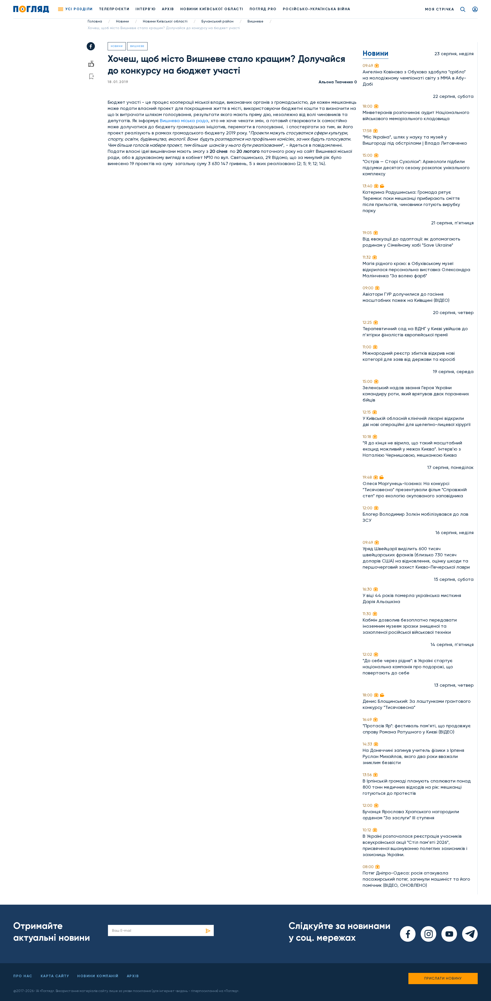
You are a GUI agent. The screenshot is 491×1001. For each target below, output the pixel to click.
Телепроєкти (114, 9)
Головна (95, 21)
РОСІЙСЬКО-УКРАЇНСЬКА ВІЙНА (316, 9)
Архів (168, 9)
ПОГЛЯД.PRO (263, 9)
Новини (122, 21)
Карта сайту (55, 976)
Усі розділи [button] (79, 9)
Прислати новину (443, 978)
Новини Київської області (165, 21)
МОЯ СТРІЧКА (439, 9)
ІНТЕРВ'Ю (146, 9)
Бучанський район (217, 21)
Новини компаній (98, 976)
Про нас (22, 976)
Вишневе (255, 21)
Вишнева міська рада (184, 120)
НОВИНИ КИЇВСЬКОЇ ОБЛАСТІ (211, 9)
